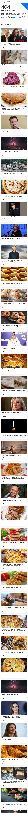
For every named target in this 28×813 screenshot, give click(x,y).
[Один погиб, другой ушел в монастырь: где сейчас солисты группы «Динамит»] (14, 38)
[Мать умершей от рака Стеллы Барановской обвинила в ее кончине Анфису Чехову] (14, 711)
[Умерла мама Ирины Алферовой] (14, 234)
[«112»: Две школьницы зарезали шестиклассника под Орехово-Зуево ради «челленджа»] (14, 429)
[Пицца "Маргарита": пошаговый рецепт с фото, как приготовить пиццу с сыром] (14, 559)
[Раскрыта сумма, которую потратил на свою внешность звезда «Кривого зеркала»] (14, 494)
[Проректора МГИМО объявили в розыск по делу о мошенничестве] (14, 212)
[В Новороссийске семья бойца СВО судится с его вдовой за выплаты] (14, 603)
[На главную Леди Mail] (7, 1)
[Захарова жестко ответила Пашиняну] (14, 407)
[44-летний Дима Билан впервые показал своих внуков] (14, 125)
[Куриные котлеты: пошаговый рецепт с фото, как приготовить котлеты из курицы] (14, 581)
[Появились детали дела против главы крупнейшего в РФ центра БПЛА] (14, 451)
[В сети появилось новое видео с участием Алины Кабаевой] (14, 733)
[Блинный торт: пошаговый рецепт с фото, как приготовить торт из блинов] (14, 777)
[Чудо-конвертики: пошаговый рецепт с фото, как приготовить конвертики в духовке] (14, 277)
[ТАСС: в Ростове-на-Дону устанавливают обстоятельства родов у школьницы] (14, 60)
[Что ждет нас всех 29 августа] (14, 690)
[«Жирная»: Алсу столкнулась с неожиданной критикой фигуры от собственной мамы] (14, 342)
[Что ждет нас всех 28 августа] (14, 147)
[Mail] (4, 1)
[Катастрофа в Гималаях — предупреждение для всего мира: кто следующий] (14, 169)
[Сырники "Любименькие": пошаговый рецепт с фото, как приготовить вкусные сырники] (14, 473)
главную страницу (17, 17)
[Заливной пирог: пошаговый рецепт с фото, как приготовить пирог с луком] (14, 103)
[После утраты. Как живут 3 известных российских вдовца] (14, 255)
